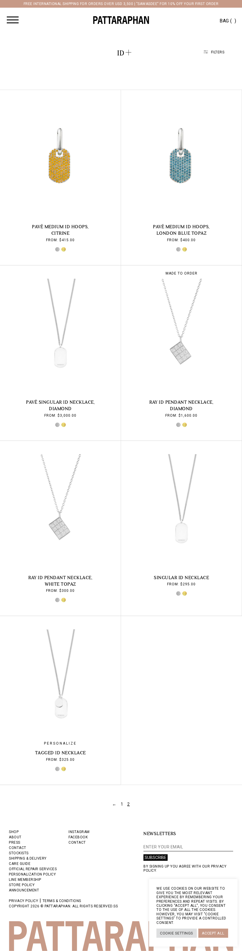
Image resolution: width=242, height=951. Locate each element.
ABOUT (15, 837)
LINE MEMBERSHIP (25, 880)
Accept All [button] (213, 933)
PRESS (14, 842)
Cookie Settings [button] (176, 933)
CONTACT (17, 848)
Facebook (78, 837)
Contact (77, 842)
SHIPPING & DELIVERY (28, 858)
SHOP (14, 832)
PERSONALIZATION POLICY (32, 874)
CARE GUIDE (19, 864)
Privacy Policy (23, 901)
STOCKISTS (19, 853)
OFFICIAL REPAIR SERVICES (33, 869)
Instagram (79, 832)
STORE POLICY (22, 885)
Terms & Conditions (61, 901)
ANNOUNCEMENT (24, 890)
